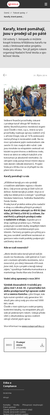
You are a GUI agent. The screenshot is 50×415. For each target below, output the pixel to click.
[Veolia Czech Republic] (13, 4)
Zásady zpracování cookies (14, 412)
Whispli (6, 397)
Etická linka (7, 393)
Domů (6, 13)
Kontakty (7, 405)
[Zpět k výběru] (5, 75)
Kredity (16, 405)
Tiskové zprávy (19, 13)
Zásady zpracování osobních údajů (17, 409)
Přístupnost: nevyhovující (32, 405)
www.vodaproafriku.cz (33, 326)
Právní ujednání (9, 407)
